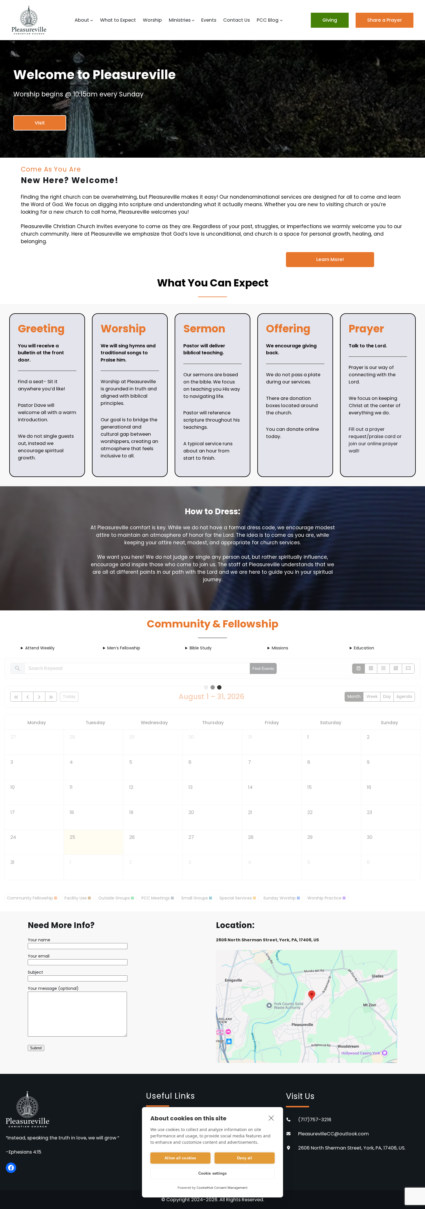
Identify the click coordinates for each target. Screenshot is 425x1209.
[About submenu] (91, 20)
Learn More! (330, 259)
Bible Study (201, 648)
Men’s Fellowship (123, 648)
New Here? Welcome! (70, 180)
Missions (280, 648)
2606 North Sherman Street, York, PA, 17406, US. (351, 1148)
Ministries (180, 20)
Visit (40, 123)
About (82, 20)
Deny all (244, 1158)
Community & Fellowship (212, 624)
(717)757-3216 (314, 1119)
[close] (271, 1117)
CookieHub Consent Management (222, 1187)
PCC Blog (267, 20)
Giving (329, 20)
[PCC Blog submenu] (281, 20)
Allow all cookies (180, 1158)
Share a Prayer (384, 20)
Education (364, 648)
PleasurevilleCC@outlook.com (333, 1133)
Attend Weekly (40, 648)
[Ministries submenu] (193, 20)
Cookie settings (212, 1173)
